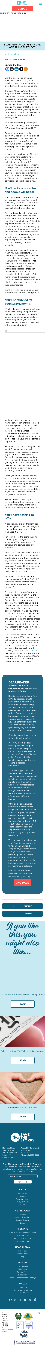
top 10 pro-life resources (22, 645)
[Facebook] (7, 69)
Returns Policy (22, 1272)
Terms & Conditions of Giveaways (22, 1278)
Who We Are (22, 1193)
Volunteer (22, 1214)
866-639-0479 (22, 1293)
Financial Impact (22, 1199)
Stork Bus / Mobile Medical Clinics (22, 1233)
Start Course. (29, 650)
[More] (26, 69)
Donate (22, 9)
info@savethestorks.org (22, 1290)
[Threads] (21, 69)
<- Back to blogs (13, 54)
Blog (22, 1257)
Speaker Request (22, 1220)
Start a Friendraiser (22, 1217)
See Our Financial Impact (7, 1330)
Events (22, 1223)
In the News (22, 1251)
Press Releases (22, 1254)
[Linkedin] (16, 69)
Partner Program (22, 1241)
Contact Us (22, 1287)
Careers (22, 1196)
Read (22, 1004)
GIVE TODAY (22, 883)
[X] (12, 69)
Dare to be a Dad (22, 1235)
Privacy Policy (22, 1266)
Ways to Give (22, 1202)
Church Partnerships (22, 1238)
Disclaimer (22, 1275)
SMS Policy (22, 1269)
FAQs (22, 1205)
